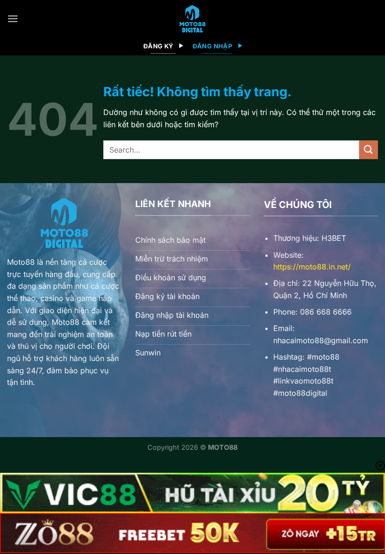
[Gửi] (368, 149)
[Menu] (12, 18)
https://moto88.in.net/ (312, 266)
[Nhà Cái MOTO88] (192, 19)
